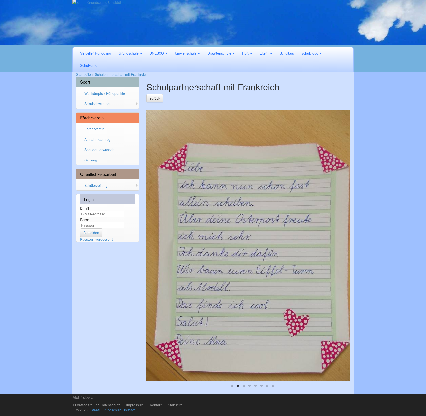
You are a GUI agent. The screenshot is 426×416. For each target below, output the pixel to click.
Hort (246, 53)
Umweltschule (186, 53)
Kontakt (156, 404)
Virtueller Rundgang (95, 53)
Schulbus (287, 53)
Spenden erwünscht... (101, 149)
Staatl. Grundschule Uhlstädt (113, 409)
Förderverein (94, 129)
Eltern (265, 53)
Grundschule (129, 53)
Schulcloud (310, 53)
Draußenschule (219, 53)
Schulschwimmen (97, 103)
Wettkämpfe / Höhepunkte (104, 93)
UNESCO (157, 53)
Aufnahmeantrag (97, 139)
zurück (155, 98)
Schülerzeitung (95, 185)
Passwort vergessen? (97, 239)
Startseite (175, 404)
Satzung (90, 160)
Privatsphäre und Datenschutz (96, 404)
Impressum (135, 404)
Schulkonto (88, 65)
